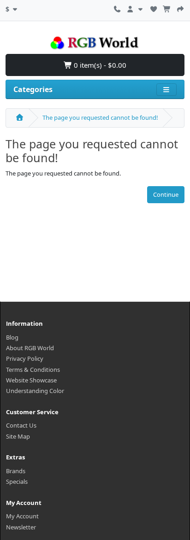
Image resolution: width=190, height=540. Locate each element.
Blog (12, 337)
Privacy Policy (24, 358)
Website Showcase (31, 380)
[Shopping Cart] (167, 8)
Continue (165, 194)
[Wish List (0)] (153, 8)
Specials (17, 481)
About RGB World (30, 348)
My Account (22, 516)
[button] (12, 8)
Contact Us (21, 425)
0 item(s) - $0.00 (99, 65)
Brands (15, 471)
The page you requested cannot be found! (100, 117)
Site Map (18, 436)
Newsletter (21, 527)
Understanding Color (35, 391)
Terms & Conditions (33, 369)
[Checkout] (180, 8)
